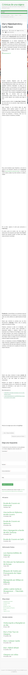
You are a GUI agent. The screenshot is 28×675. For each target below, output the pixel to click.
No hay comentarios (10, 32)
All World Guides (6, 603)
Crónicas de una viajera (13, 4)
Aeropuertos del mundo (8, 601)
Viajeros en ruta (6, 611)
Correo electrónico (6, 471)
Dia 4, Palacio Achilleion (8, 433)
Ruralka (4, 609)
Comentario (5, 451)
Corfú (20, 30)
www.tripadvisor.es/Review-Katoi (12, 171)
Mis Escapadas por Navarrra (9, 607)
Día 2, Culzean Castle (11, 641)
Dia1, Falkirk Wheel (11, 648)
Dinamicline (5, 30)
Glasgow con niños (10, 655)
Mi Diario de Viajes (7, 606)
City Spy (5, 604)
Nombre (4, 464)
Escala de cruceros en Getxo (18, 436)
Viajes (3, 32)
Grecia (22, 30)
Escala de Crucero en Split (13, 539)
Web (3, 477)
